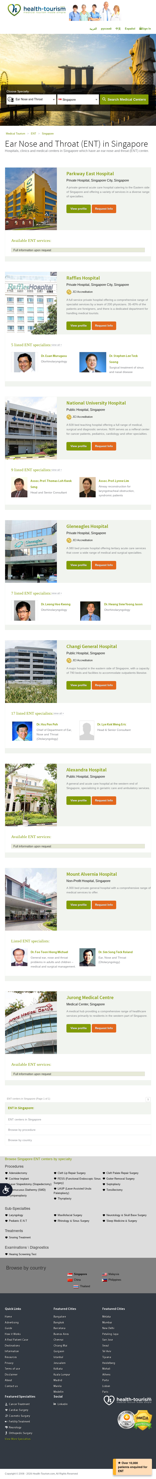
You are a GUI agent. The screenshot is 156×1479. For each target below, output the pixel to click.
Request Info (104, 208)
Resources (11, 1357)
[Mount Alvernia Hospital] (31, 899)
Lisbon (106, 1386)
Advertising (12, 1322)
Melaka (106, 1317)
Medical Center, (78, 1004)
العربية (93, 28)
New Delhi (108, 1328)
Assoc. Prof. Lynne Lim (114, 481)
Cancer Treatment (19, 1404)
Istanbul (58, 1357)
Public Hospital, (78, 409)
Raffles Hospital (83, 278)
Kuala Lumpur (62, 1374)
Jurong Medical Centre (90, 997)
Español (130, 28)
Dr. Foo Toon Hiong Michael (49, 952)
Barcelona (60, 1328)
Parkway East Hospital (90, 174)
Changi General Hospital (91, 646)
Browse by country (20, 1140)
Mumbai (107, 1322)
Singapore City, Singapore (110, 180)
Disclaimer (11, 1374)
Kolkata (58, 1369)
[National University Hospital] (31, 428)
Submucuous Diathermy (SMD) (27, 1189)
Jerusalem (60, 1363)
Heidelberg (108, 1363)
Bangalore (60, 1317)
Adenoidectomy (18, 1173)
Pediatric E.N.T (18, 1220)
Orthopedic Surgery (20, 1433)
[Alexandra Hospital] (31, 794)
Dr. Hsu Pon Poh (47, 724)
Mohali (106, 1369)
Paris (105, 1392)
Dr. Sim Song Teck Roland (116, 952)
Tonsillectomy (114, 1189)
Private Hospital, (78, 180)
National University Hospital (96, 403)
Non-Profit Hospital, (80, 881)
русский (106, 28)
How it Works (13, 1334)
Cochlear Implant (19, 1178)
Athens (106, 1374)
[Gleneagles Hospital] (31, 551)
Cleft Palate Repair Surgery (122, 1173)
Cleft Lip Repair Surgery (72, 1173)
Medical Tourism (15, 133)
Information (12, 1351)
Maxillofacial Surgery (70, 1215)
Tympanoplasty (18, 1195)
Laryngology (16, 1215)
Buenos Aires (61, 1334)
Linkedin (63, 1404)
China (77, 1279)
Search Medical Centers (127, 99)
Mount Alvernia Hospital (91, 874)
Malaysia (113, 1274)
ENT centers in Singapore (24, 1119)
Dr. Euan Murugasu (54, 356)
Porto (105, 1380)
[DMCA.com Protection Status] (142, 1420)
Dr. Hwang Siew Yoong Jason (123, 604)
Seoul (105, 1345)
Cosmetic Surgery (19, 1416)
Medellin (59, 1392)
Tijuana (106, 1357)
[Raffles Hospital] (31, 303)
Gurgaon (59, 1351)
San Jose (107, 1340)
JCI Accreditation (83, 291)
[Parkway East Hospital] (31, 198)
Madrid (58, 1380)
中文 (118, 28)
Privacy (9, 1363)
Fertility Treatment (19, 1421)
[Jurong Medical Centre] (31, 1022)
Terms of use (12, 1369)
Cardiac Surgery (18, 1410)
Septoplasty (113, 1184)
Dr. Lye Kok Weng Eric (111, 724)
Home (8, 1317)
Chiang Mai (60, 1345)
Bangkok (59, 1322)
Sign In (146, 28)
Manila (58, 1386)
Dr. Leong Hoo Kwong (55, 604)
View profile (78, 208)
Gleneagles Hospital (87, 526)
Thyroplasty (65, 1198)
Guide (8, 1328)
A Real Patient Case (16, 1340)
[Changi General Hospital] (31, 671)
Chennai (59, 1340)
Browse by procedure (22, 1129)
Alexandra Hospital (86, 770)
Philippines (114, 1279)
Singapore (48, 133)
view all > (57, 345)
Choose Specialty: (18, 91)
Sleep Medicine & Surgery (121, 1220)
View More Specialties (18, 1439)
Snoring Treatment (20, 1237)
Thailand (85, 1286)
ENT (33, 133)
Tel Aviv (106, 1351)
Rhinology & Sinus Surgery (73, 1220)
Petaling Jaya (110, 1334)
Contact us (11, 1386)
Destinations (12, 1345)
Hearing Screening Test (22, 1254)
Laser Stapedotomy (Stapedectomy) (30, 1184)
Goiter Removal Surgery (120, 1178)
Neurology (15, 1427)
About (8, 1380)
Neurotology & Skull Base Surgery (126, 1215)
